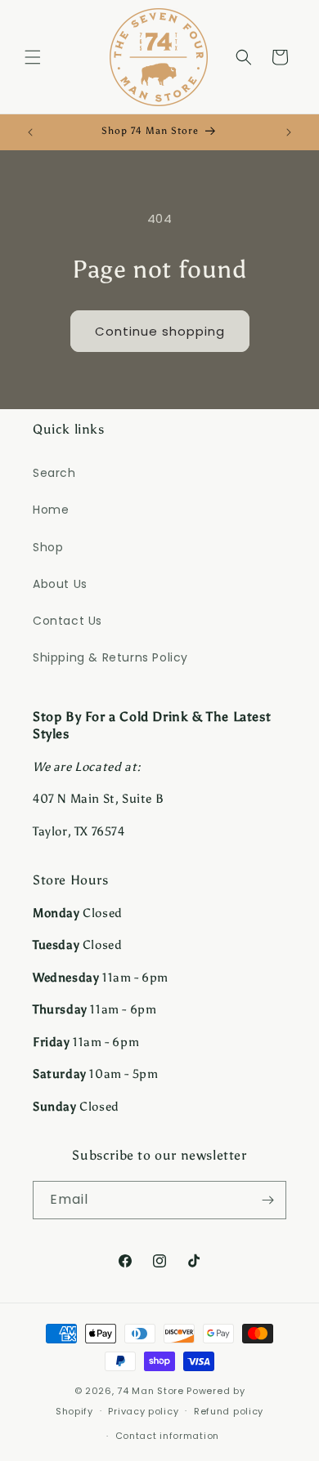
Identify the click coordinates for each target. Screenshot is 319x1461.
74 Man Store (150, 1390)
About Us (60, 584)
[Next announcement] (289, 132)
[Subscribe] (267, 1200)
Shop (48, 547)
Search (54, 473)
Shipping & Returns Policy (110, 657)
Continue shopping (160, 331)
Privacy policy (143, 1411)
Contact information (167, 1435)
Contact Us (67, 620)
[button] (33, 57)
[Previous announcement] (30, 132)
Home (51, 509)
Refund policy (228, 1411)
